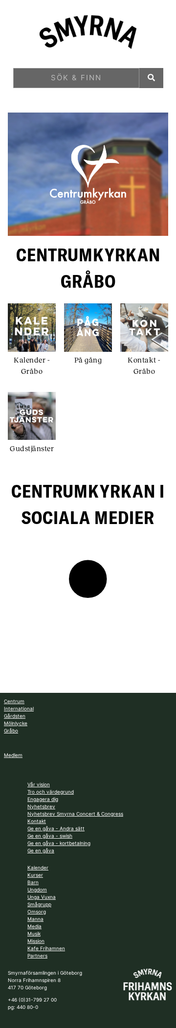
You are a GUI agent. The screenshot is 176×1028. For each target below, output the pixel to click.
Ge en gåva (40, 850)
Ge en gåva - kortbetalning (58, 843)
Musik (34, 934)
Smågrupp (39, 904)
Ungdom (37, 889)
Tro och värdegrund (50, 792)
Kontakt (36, 821)
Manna (35, 919)
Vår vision (38, 784)
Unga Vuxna (41, 897)
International (19, 708)
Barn (33, 882)
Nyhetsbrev (41, 806)
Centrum (14, 701)
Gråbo (11, 730)
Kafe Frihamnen (46, 948)
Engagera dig (42, 799)
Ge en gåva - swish (49, 836)
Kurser (35, 875)
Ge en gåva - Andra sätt (56, 828)
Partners (37, 956)
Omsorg (36, 911)
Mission (35, 941)
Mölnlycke (15, 723)
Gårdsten (14, 716)
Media (34, 926)
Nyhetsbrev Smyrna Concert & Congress (75, 814)
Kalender (37, 867)
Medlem (13, 755)
